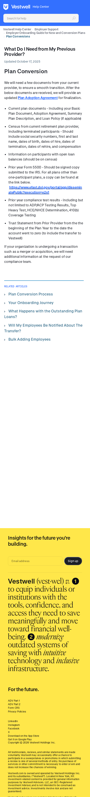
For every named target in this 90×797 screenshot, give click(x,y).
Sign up (73, 561)
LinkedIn (13, 721)
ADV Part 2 (14, 704)
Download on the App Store (23, 735)
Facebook (13, 728)
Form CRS (14, 707)
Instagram (14, 724)
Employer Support (46, 29)
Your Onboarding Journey (31, 302)
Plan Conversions (18, 36)
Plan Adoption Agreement (38, 98)
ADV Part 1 (14, 700)
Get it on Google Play (20, 739)
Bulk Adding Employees (29, 339)
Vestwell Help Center (17, 29)
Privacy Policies (17, 711)
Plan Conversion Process (30, 294)
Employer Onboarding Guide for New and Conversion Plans (45, 33)
